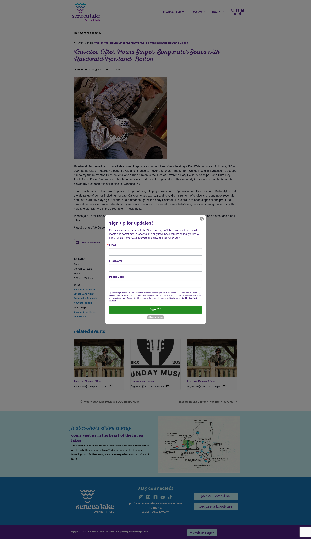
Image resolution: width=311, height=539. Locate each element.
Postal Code (116, 276)
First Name (115, 261)
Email (112, 245)
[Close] (202, 218)
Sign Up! (155, 309)
